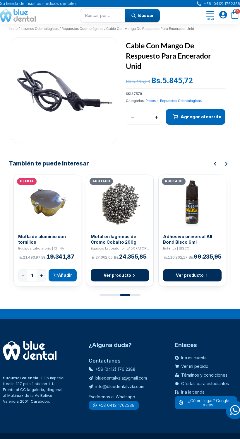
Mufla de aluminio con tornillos (42, 239)
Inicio (13, 28)
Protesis (151, 101)
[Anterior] (215, 164)
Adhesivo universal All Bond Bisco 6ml (187, 239)
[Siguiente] (226, 164)
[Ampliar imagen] (107, 47)
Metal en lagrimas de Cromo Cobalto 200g (113, 239)
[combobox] (102, 15)
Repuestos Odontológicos (82, 28)
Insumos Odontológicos (39, 28)
